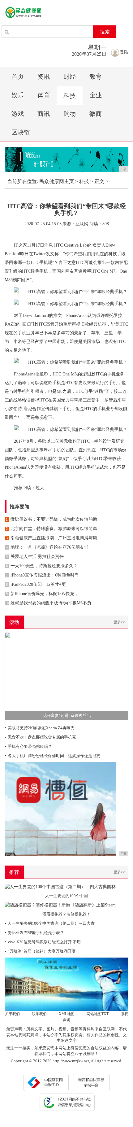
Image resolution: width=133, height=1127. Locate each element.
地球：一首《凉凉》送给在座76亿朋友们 (47, 547)
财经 (69, 76)
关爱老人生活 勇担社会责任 (35, 556)
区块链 (20, 132)
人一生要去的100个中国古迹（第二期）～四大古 (50, 923)
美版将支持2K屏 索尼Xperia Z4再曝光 (40, 728)
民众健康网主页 (56, 181)
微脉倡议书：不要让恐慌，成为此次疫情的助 (51, 519)
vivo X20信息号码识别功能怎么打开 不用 (43, 942)
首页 (17, 76)
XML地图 (67, 1014)
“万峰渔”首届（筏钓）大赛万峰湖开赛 (40, 951)
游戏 (17, 113)
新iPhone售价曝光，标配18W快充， (42, 593)
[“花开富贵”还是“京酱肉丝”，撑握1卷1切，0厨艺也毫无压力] (66, 675)
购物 (69, 113)
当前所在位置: (22, 181)
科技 (69, 95)
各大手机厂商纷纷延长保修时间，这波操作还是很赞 (52, 755)
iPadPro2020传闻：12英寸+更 (36, 584)
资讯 (43, 76)
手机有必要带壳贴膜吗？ (28, 746)
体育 (43, 95)
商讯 (43, 113)
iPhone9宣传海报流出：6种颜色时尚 (42, 575)
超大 (40, 487)
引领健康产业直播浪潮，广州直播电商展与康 (51, 538)
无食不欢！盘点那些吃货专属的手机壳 (40, 737)
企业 (95, 95)
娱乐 (17, 95)
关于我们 (12, 1014)
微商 (95, 113)
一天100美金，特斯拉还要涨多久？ (42, 566)
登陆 (124, 52)
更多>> (119, 622)
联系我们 (39, 1014)
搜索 (105, 31)
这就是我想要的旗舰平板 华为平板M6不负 (48, 603)
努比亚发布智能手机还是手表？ (34, 932)
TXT (105, 1014)
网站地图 (94, 1014)
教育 (95, 76)
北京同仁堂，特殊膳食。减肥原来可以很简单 (51, 528)
